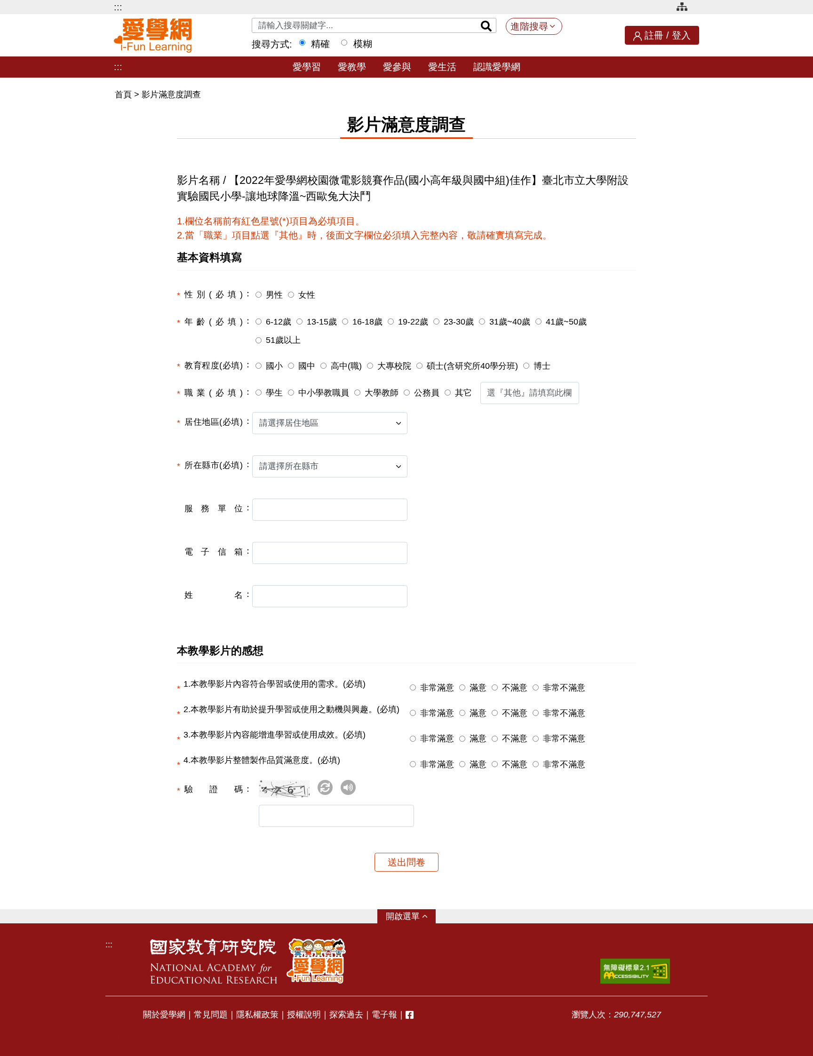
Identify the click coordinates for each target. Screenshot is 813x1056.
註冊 (654, 35)
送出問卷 (406, 862)
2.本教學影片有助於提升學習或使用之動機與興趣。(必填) (291, 709)
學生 (274, 392)
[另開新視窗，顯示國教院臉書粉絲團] (410, 1015)
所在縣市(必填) (213, 465)
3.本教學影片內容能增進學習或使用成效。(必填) (274, 734)
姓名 (213, 595)
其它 (463, 392)
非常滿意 (437, 687)
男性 (274, 295)
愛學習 (307, 67)
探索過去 (346, 1014)
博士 (542, 366)
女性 (306, 295)
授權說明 (304, 1014)
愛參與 (397, 67)
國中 (306, 366)
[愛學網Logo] (316, 961)
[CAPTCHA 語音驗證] (348, 787)
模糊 (362, 44)
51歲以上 (283, 340)
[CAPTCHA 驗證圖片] (287, 792)
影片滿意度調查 (171, 94)
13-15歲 (322, 321)
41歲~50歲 (566, 321)
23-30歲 (459, 321)
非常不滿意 (564, 687)
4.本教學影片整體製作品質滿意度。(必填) (261, 760)
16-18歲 (367, 321)
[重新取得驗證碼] (325, 787)
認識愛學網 (496, 67)
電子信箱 (213, 551)
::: (118, 7)
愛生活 (442, 67)
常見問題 (211, 1014)
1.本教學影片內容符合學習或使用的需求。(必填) (274, 684)
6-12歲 (278, 321)
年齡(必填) (213, 321)
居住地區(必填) (213, 422)
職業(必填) (213, 392)
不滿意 (514, 687)
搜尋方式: (272, 44)
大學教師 (382, 392)
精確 (320, 44)
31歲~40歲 (509, 321)
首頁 (124, 94)
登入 (681, 35)
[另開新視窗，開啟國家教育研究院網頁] (213, 961)
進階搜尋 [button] (529, 26)
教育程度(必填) (213, 365)
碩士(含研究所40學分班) (472, 366)
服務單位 (213, 508)
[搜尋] (486, 25)
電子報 (384, 1014)
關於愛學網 (164, 1014)
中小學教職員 (323, 392)
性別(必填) (213, 294)
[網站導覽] (685, 8)
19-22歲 (413, 321)
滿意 (478, 687)
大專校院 (394, 366)
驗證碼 (213, 789)
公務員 (426, 392)
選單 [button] (411, 916)
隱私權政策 (257, 1014)
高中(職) (346, 366)
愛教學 (352, 67)
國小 (274, 366)
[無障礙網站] (635, 971)
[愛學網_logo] (152, 35)
